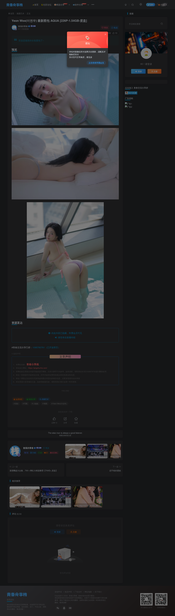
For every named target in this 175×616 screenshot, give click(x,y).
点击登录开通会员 (96, 62)
